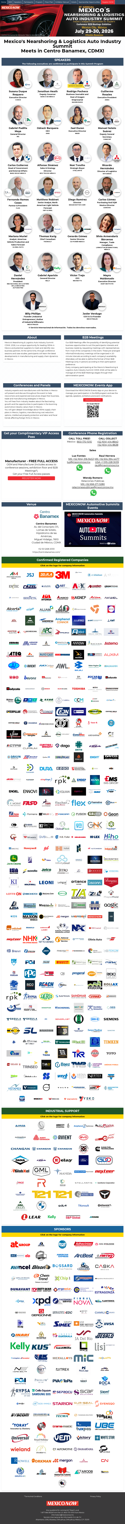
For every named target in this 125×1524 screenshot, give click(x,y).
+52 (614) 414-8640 (107, 441)
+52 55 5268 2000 (46, 549)
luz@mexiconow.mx (78, 462)
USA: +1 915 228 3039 (107, 462)
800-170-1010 (84, 441)
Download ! (93, 400)
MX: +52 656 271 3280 (93, 484)
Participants (28, 2)
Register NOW (108, 2)
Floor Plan (49, 2)
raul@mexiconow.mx (107, 465)
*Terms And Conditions (33, 1496)
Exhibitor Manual (62, 2)
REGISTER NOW (31, 478)
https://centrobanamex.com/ (46, 552)
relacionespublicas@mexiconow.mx (92, 487)
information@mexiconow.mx (62, 1515)
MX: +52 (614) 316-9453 (81, 459)
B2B (10, 2)
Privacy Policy (95, 1496)
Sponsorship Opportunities (89, 2)
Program (39, 2)
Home (3, 2)
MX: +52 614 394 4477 (107, 459)
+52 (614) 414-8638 (107, 444)
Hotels (73, 2)
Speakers (17, 2)
